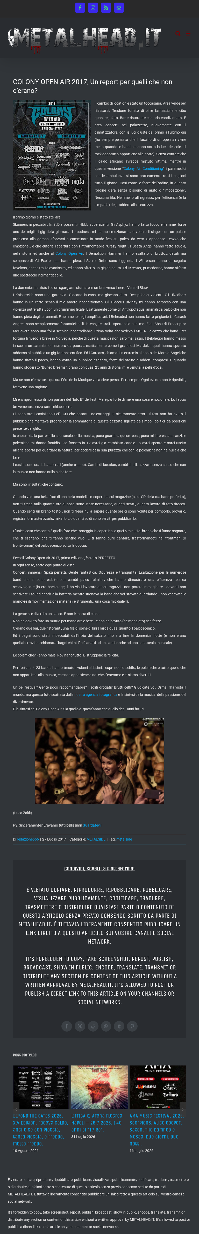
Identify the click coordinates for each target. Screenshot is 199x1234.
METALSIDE (96, 839)
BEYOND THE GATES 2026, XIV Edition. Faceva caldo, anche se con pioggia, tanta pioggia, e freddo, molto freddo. (157, 1130)
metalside (124, 839)
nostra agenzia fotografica (95, 694)
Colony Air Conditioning (143, 168)
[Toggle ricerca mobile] (178, 33)
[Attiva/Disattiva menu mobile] (188, 33)
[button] (16, 1109)
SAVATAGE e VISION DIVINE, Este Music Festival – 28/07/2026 (98, 1123)
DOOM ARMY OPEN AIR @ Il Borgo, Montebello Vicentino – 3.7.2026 (39, 1123)
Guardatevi (92, 825)
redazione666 (28, 839)
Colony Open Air (69, 253)
